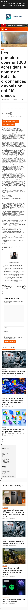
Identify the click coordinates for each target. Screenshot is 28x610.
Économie (4, 456)
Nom (5, 323)
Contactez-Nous (17, 3)
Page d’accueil (5, 453)
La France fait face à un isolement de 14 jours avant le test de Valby (20, 287)
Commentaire (7, 303)
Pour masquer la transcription (10, 121)
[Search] (26, 29)
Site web (6, 331)
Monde (3, 455)
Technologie (5, 507)
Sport (3, 460)
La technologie (5, 459)
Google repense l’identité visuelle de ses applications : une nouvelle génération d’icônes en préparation (13, 432)
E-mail (6, 327)
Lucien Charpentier (6, 99)
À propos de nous (8, 3)
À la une (2, 48)
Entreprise (5, 565)
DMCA (23, 3)
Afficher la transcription (9, 124)
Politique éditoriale (7, 5)
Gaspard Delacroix (13, 375)
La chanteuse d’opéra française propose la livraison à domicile (7, 287)
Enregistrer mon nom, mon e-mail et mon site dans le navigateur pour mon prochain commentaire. (13, 337)
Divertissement (5, 461)
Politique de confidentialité (19, 5)
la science (4, 458)
